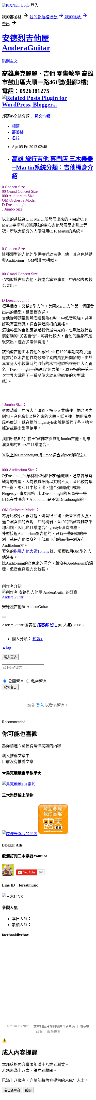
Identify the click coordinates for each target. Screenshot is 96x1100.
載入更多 (10, 657)
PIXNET (23, 1026)
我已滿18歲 (12, 1090)
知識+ (37, 639)
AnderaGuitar (12, 597)
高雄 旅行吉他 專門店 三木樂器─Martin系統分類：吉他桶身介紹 (52, 167)
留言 (54, 625)
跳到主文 (10, 61)
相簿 (16, 126)
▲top (6, 647)
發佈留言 (10, 687)
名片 (16, 138)
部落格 (18, 132)
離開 (28, 1090)
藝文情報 (42, 116)
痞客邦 (43, 625)
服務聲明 (53, 1031)
